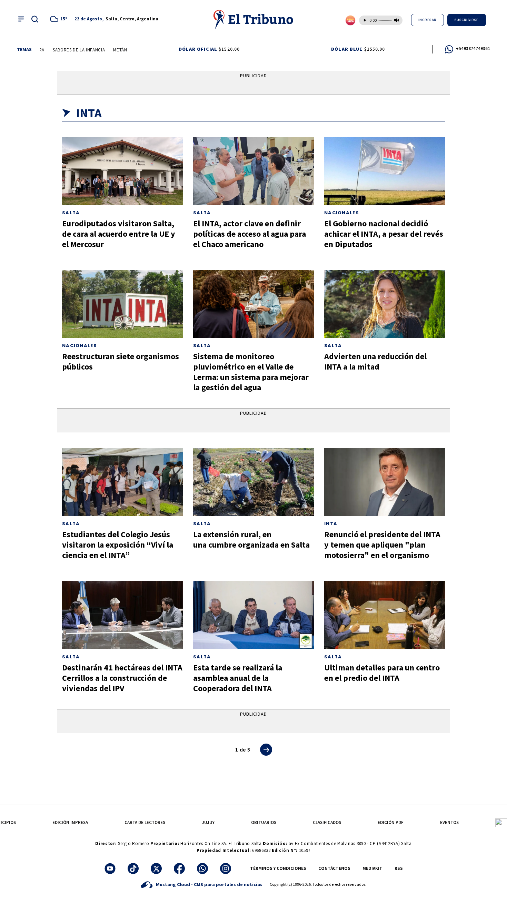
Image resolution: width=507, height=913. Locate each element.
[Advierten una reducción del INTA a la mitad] (384, 304)
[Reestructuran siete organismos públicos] (122, 304)
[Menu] (21, 19)
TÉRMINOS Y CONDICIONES (278, 868)
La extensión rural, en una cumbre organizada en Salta (251, 539)
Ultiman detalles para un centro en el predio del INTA (382, 672)
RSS (399, 868)
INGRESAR (427, 20)
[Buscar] (35, 19)
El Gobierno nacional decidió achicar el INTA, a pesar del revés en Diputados (383, 233)
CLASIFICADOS (327, 822)
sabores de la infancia (71, 50)
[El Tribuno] (253, 19)
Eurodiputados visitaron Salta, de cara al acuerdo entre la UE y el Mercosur (118, 233)
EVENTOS (449, 822)
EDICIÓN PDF (391, 822)
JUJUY (208, 822)
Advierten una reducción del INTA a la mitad (375, 361)
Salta (71, 212)
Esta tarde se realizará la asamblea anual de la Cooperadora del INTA (237, 678)
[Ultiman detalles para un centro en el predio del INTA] (384, 615)
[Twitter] (156, 868)
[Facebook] (179, 868)
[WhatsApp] (202, 868)
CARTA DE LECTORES (145, 822)
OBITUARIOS (263, 822)
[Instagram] (225, 868)
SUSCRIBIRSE (467, 20)
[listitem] (59, 19)
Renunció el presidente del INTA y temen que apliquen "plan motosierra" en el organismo (382, 544)
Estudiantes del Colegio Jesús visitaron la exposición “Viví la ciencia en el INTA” (117, 544)
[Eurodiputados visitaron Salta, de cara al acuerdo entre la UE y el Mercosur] (122, 171)
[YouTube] (110, 868)
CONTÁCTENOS (334, 868)
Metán (112, 50)
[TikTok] (133, 868)
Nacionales (341, 212)
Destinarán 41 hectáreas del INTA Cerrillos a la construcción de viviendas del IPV (122, 678)
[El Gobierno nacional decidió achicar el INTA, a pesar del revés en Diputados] (384, 171)
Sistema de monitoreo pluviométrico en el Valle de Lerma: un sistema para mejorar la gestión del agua (251, 372)
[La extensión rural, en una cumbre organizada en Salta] (253, 482)
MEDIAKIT (372, 868)
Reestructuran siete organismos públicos (120, 361)
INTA (330, 523)
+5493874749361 (473, 48)
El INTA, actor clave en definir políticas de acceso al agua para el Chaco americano (249, 233)
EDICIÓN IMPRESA (70, 822)
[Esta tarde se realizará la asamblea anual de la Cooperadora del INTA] (253, 615)
